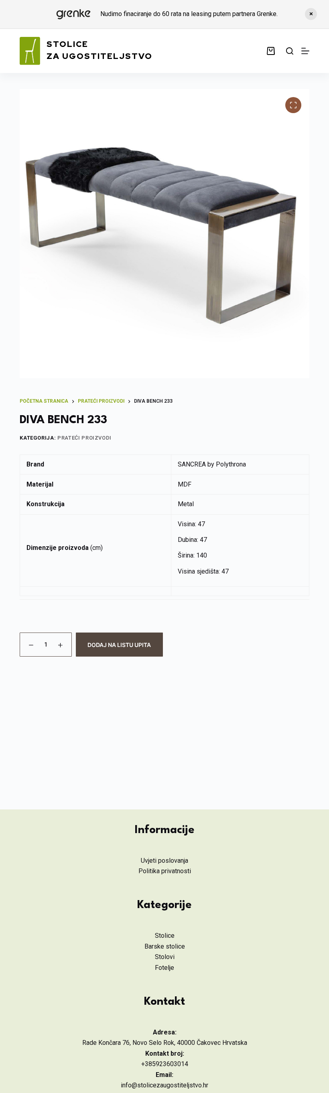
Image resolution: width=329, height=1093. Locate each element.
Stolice (165, 935)
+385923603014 (164, 1064)
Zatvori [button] (311, 14)
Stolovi (165, 957)
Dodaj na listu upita (119, 644)
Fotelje (164, 967)
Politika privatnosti (164, 871)
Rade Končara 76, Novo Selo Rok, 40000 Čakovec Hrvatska (164, 1042)
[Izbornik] (305, 51)
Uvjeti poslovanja (164, 860)
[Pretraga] (289, 51)
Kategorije (164, 905)
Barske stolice (164, 946)
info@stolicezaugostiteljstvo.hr (164, 1085)
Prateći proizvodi (84, 438)
